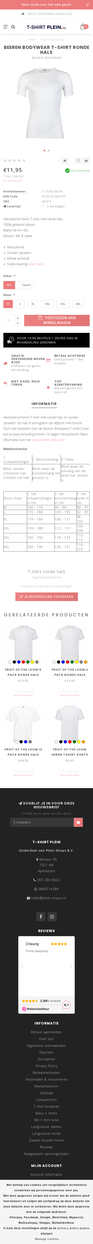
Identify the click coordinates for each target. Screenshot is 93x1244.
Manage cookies (47, 1239)
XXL (47, 304)
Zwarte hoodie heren (46, 1140)
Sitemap (46, 1093)
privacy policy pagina (74, 1228)
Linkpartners (46, 1100)
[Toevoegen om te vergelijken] (86, 160)
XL (33, 304)
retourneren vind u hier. (49, 440)
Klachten (47, 1052)
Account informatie (46, 1174)
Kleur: (9, 276)
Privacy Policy (47, 1066)
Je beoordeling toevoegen (48, 597)
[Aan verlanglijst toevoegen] (78, 160)
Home (31, 39)
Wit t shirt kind (46, 1120)
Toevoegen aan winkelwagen (59, 320)
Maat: (9, 295)
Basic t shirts (46, 1113)
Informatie (44, 403)
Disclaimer (46, 1059)
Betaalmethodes (46, 1072)
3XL (62, 304)
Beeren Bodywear (46, 58)
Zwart (26, 285)
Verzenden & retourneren (47, 1079)
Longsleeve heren (46, 1133)
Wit (9, 285)
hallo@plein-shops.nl (48, 898)
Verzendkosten (13, 180)
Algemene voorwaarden (46, 1045)
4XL (78, 304)
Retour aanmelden (46, 1032)
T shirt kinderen (47, 1106)
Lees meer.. (36, 264)
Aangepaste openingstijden (46, 1154)
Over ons (46, 1039)
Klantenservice (46, 1086)
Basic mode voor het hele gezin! (46, 5)
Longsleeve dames (46, 1127)
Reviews (46, 1147)
